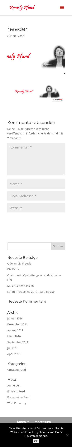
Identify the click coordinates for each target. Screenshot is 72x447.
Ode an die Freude (19, 263)
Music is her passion (20, 286)
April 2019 (13, 354)
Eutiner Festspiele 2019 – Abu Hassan (31, 292)
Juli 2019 (12, 348)
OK (36, 441)
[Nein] (67, 435)
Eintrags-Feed (16, 391)
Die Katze (13, 269)
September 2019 (17, 342)
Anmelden (14, 385)
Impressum (42, 422)
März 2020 (14, 336)
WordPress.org (16, 403)
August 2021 (15, 330)
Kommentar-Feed (18, 397)
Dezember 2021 (17, 324)
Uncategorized (16, 370)
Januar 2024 (15, 318)
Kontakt (23, 422)
